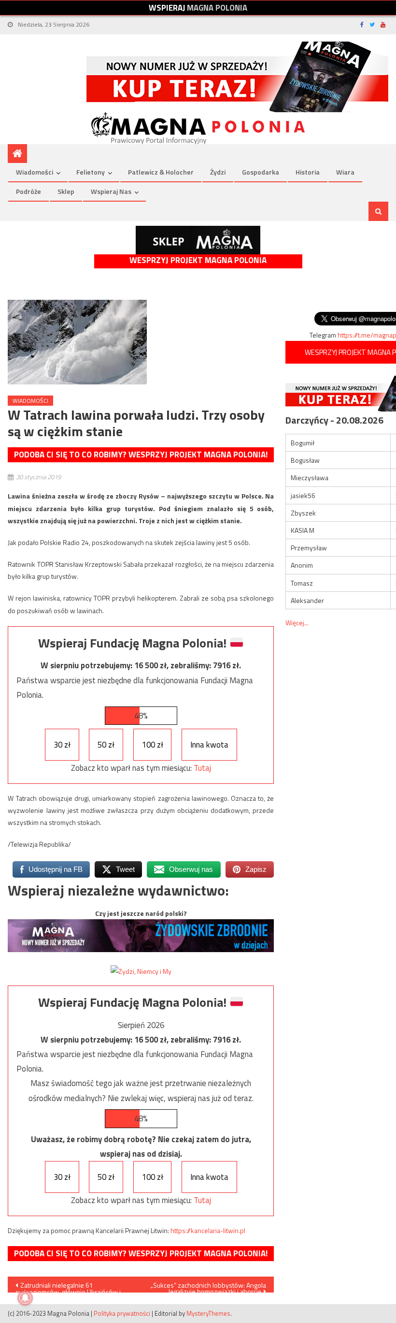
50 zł (106, 744)
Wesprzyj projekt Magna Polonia (198, 260)
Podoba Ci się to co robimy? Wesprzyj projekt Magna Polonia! (141, 454)
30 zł (62, 744)
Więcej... (297, 622)
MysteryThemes (208, 1313)
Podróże (28, 191)
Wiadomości (34, 172)
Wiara (345, 172)
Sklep (65, 191)
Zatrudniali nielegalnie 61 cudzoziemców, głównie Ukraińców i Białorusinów (68, 1286)
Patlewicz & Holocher (161, 172)
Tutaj (202, 768)
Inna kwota (209, 744)
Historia (308, 172)
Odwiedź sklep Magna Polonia (198, 240)
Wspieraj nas (111, 191)
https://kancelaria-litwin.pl (207, 1230)
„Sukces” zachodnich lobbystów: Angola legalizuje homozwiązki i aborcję (208, 1286)
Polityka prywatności (122, 1313)
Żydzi (218, 172)
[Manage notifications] (25, 1298)
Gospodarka (260, 172)
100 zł (152, 744)
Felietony (90, 172)
